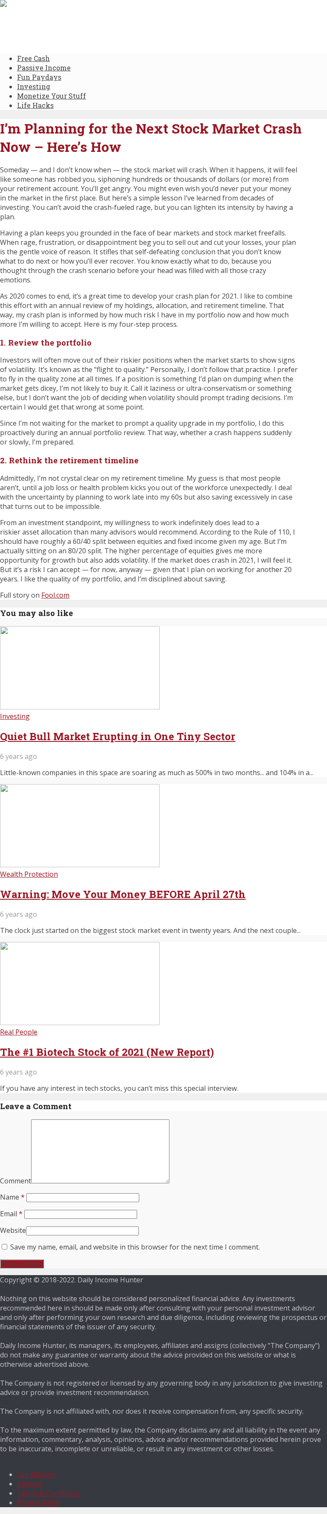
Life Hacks (35, 105)
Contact (29, 1483)
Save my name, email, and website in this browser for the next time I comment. (135, 1247)
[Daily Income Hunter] (40, 4)
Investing (33, 86)
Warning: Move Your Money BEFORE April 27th (123, 894)
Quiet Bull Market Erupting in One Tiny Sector (117, 736)
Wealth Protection (29, 874)
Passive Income (44, 67)
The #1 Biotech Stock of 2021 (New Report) (107, 1052)
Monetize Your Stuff (51, 95)
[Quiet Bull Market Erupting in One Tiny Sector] (80, 707)
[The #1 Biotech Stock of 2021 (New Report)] (80, 1022)
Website (13, 1230)
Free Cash (33, 58)
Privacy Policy (38, 1502)
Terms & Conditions (48, 1493)
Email (11, 1213)
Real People (18, 1032)
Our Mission (36, 1474)
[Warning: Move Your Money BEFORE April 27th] (80, 864)
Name (12, 1197)
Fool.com (55, 595)
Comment (15, 1181)
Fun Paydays (39, 77)
